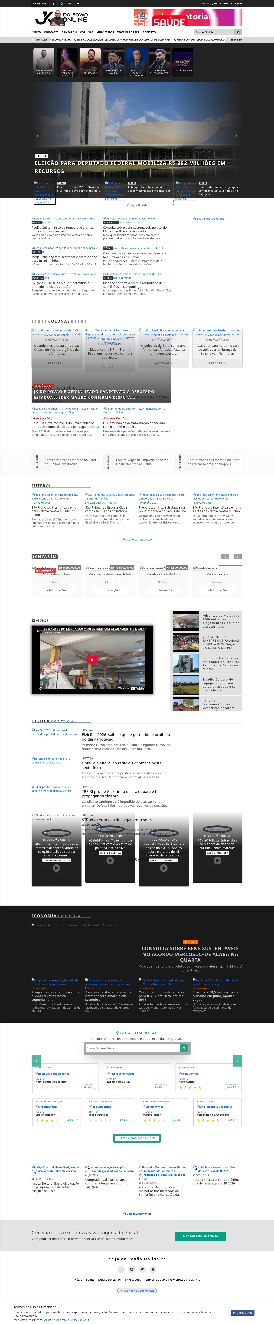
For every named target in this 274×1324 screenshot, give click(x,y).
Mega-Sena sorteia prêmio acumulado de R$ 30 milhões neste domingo (201, 39)
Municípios (105, 32)
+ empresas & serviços (137, 1159)
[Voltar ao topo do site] (269, 794)
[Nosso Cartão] (188, 17)
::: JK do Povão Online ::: (137, 1294)
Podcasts (51, 32)
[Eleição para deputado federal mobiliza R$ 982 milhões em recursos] (137, 140)
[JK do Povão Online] (60, 17)
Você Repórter (128, 32)
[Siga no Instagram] (61, 3)
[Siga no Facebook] (53, 3)
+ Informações (56, 590)
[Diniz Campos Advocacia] (208, 218)
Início (36, 32)
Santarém (69, 32)
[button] (236, 136)
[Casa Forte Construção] (137, 539)
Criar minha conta (201, 1272)
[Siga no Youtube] (69, 3)
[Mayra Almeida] (137, 205)
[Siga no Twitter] (77, 3)
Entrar (41, 3)
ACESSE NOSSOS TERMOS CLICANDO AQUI (66, 1320)
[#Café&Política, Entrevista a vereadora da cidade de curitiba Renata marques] (218, 875)
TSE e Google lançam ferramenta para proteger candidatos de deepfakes (102, 39)
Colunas (86, 32)
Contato (149, 32)
